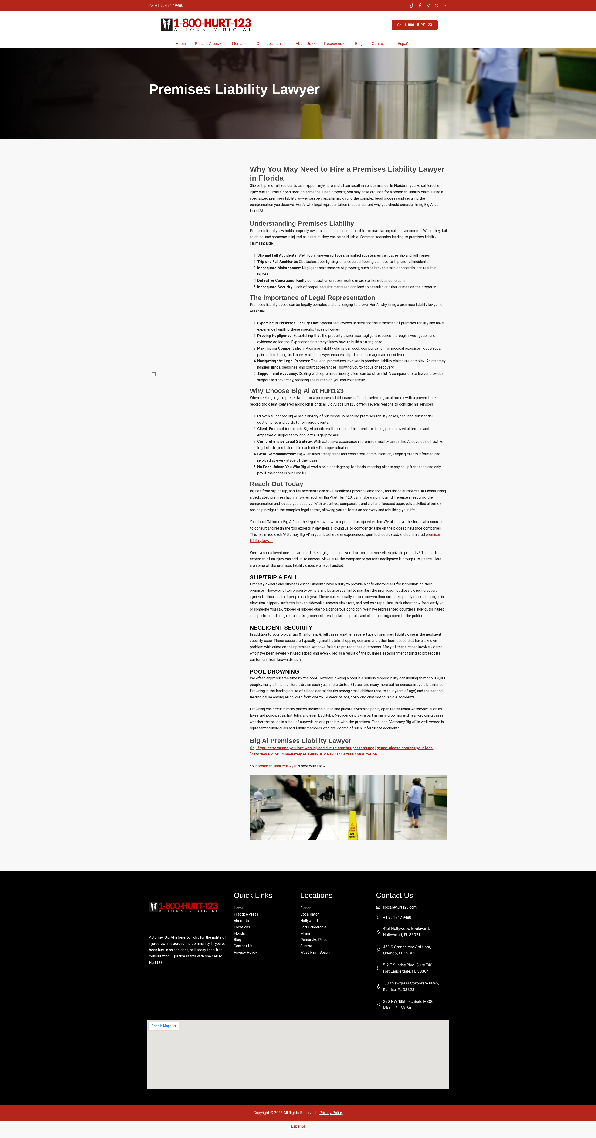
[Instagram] (428, 5)
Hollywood (309, 921)
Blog (359, 44)
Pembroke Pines (313, 939)
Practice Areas (207, 44)
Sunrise (306, 946)
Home (181, 44)
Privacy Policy (245, 952)
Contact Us (243, 946)
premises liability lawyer (277, 766)
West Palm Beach (315, 952)
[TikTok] (411, 5)
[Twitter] (436, 5)
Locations (242, 927)
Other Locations (270, 44)
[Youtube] (445, 5)
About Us (303, 44)
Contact (378, 44)
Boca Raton (309, 914)
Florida (238, 44)
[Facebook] (420, 5)
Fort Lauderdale (313, 927)
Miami (305, 933)
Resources (333, 44)
